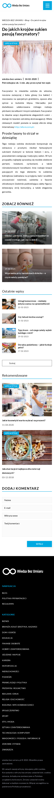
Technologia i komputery (16, 733)
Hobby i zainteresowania (15, 649)
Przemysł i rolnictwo (14, 688)
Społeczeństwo (10, 710)
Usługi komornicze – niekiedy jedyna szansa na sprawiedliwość (34, 302)
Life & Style (11, 43)
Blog (4, 593)
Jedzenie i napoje (11, 654)
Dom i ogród (9, 632)
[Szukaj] (5, 363)
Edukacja (7, 638)
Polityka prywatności (14, 598)
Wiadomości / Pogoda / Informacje (21, 738)
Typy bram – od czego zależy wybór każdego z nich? (35, 331)
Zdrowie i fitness (11, 744)
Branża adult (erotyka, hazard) (19, 627)
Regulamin (8, 604)
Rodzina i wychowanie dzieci (18, 705)
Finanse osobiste (11, 643)
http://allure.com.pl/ (24, 127)
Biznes (5, 621)
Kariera (6, 660)
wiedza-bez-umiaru (12, 79)
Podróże (7, 677)
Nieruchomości (10, 671)
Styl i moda (8, 722)
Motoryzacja (9, 666)
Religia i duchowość (13, 699)
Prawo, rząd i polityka (14, 682)
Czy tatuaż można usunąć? (30, 317)
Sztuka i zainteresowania (16, 727)
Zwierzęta (7, 749)
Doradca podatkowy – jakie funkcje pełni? (35, 346)
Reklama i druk (10, 694)
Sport (5, 716)
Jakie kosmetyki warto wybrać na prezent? (23, 420)
